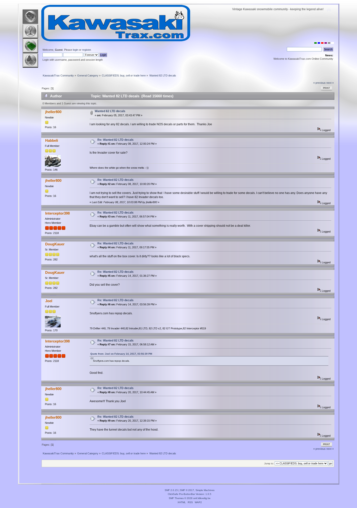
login (75, 49)
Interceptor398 (57, 213)
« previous (319, 82)
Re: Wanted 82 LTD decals (115, 140)
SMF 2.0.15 (171, 490)
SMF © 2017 (187, 490)
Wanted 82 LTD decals (110, 111)
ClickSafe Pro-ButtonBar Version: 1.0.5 (189, 494)
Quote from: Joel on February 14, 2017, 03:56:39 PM (121, 353)
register (86, 49)
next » (330, 82)
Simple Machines (205, 490)
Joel (48, 301)
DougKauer (55, 244)
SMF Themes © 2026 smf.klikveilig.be (190, 498)
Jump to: (269, 463)
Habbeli (51, 140)
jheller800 (53, 112)
